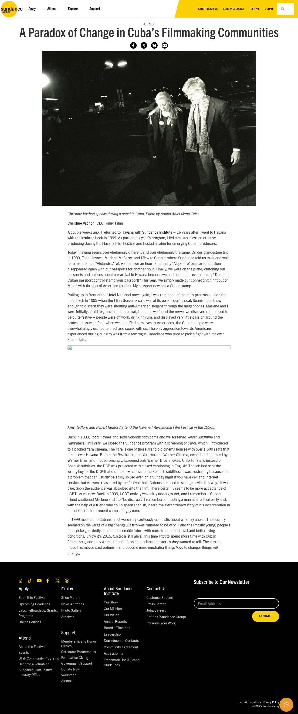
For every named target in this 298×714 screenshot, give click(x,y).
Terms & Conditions (249, 702)
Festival (254, 8)
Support (68, 632)
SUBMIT (265, 616)
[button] (165, 45)
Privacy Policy (271, 702)
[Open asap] (286, 705)
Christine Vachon (81, 223)
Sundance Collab (233, 8)
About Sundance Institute (118, 591)
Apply (24, 588)
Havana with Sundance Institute (147, 232)
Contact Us (156, 588)
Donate (269, 8)
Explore (67, 588)
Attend (25, 637)
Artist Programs (208, 8)
